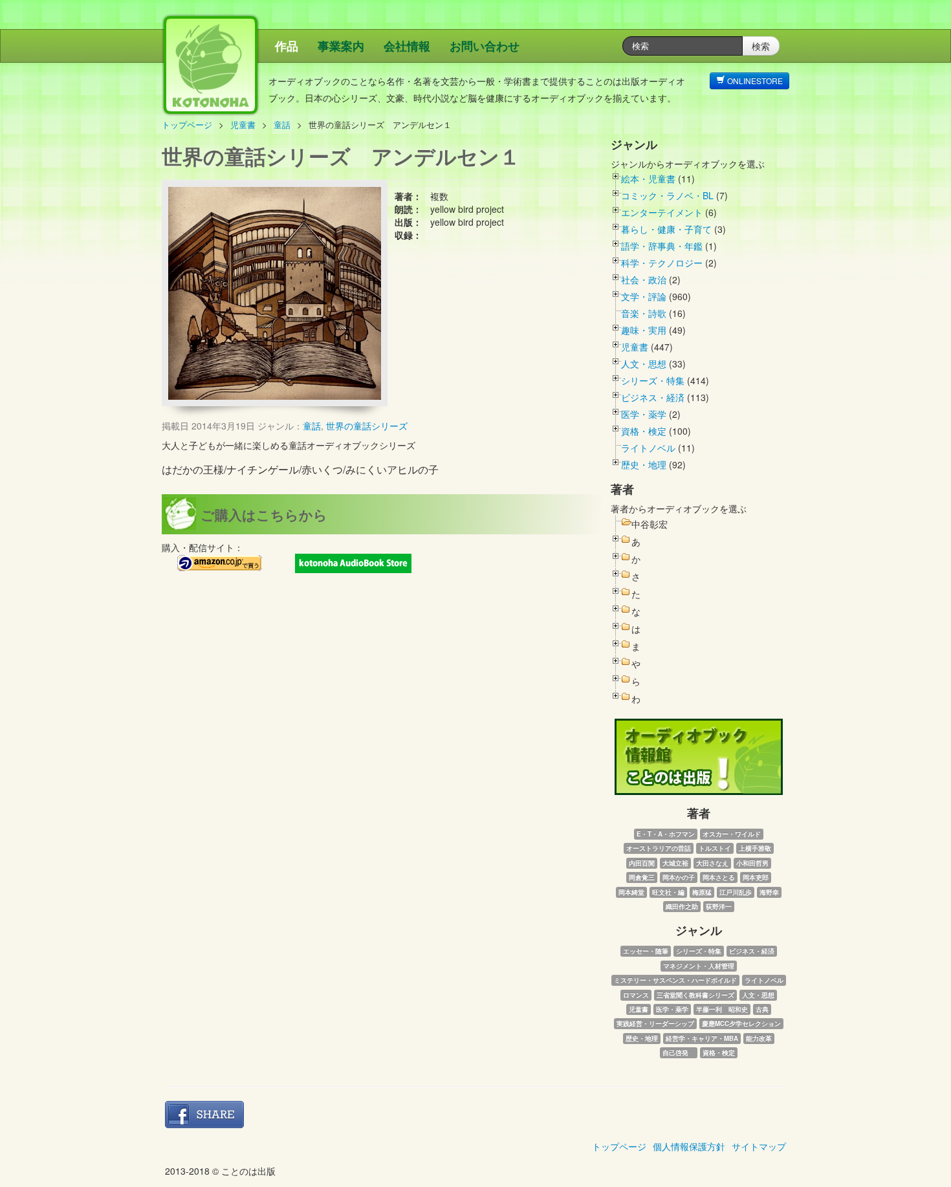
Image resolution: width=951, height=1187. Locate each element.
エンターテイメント (662, 212)
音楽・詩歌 (643, 313)
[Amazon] (220, 563)
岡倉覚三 (642, 877)
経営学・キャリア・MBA (702, 1038)
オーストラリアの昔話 (658, 848)
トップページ (187, 124)
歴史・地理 (643, 464)
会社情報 (407, 46)
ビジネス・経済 (652, 397)
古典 (762, 1009)
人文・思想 (643, 363)
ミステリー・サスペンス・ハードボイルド (675, 980)
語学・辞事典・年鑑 (662, 245)
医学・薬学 (643, 414)
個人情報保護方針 (689, 1146)
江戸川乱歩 (735, 892)
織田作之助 (682, 906)
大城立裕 (675, 862)
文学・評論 (643, 296)
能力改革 (759, 1038)
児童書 (243, 124)
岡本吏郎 (756, 877)
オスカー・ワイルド (732, 833)
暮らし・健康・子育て (666, 229)
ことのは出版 (271, 71)
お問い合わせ (484, 46)
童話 (282, 124)
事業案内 (341, 46)
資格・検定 (643, 430)
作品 (286, 46)
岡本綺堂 (631, 892)
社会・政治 (643, 279)
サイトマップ (759, 1146)
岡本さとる (719, 877)
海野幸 (769, 892)
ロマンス (636, 994)
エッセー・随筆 (645, 950)
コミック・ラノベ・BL (667, 195)
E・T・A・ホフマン (666, 833)
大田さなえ (712, 862)
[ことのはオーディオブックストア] (353, 563)
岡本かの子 (678, 877)
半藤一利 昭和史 (722, 1009)
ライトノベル (648, 447)
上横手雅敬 (755, 848)
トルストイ (715, 848)
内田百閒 (642, 862)
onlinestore (754, 80)
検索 (761, 45)
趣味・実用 (643, 329)
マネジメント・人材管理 (698, 965)
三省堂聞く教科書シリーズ (695, 994)
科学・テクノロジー (662, 262)
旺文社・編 (668, 892)
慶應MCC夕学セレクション (741, 1023)
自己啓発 (678, 1052)
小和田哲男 (752, 862)
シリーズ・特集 (652, 380)
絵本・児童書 (648, 178)
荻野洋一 (719, 906)
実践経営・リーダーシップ (655, 1023)
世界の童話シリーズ (367, 425)
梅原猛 (702, 892)
